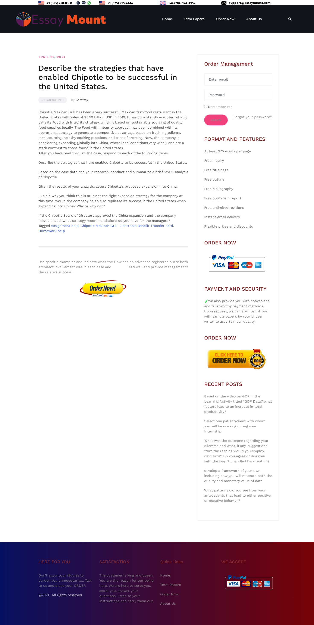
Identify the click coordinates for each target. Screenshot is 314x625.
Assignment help (65, 226)
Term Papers (194, 19)
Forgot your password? (252, 117)
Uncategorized (53, 100)
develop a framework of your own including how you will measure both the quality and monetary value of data (238, 476)
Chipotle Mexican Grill (99, 226)
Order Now (225, 19)
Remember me (219, 107)
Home (167, 19)
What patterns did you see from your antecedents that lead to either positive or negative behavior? (237, 495)
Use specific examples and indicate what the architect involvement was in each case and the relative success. (75, 267)
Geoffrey (82, 99)
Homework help (51, 231)
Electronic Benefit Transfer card (146, 226)
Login (216, 120)
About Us (254, 19)
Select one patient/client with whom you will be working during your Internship (234, 426)
